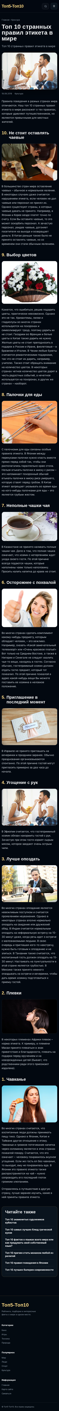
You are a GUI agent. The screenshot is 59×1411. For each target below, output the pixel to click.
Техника (6, 1338)
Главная (5, 20)
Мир (4, 1357)
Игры (4, 1334)
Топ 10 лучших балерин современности (29, 1269)
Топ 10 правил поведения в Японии (26, 1262)
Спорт (5, 1366)
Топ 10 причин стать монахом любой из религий (29, 1254)
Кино (4, 1330)
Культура (15, 20)
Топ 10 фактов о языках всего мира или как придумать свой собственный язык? (29, 1242)
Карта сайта (7, 1389)
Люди (4, 1362)
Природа (6, 1342)
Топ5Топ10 (13, 6)
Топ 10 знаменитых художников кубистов (24, 1221)
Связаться (6, 1393)
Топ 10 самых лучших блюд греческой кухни (28, 1231)
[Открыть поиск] (45, 6)
